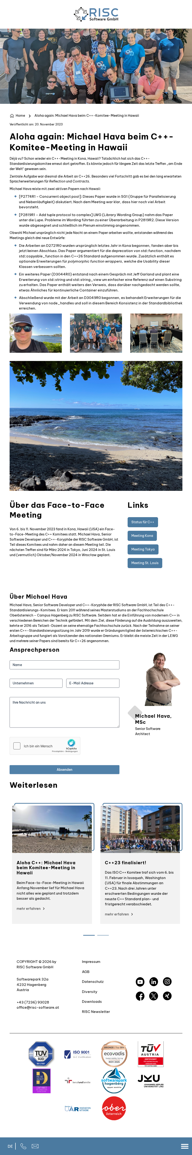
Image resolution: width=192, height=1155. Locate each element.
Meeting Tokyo (143, 549)
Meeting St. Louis (145, 563)
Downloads (92, 1001)
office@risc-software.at (38, 1007)
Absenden (64, 769)
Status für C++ (142, 522)
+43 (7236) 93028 (33, 1002)
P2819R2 (146, 220)
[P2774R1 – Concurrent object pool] (50, 196)
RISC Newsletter (96, 1011)
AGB (85, 971)
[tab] (89, 935)
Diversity (89, 991)
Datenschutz (93, 981)
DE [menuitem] (10, 1146)
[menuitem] (10, 1146)
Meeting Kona (142, 536)
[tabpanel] (52, 864)
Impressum (91, 961)
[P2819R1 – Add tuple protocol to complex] (56, 215)
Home (20, 115)
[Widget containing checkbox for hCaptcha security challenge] (45, 746)
